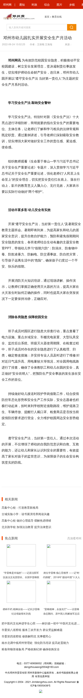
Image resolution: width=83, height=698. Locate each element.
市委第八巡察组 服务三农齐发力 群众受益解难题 (32, 630)
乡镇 (72, 4)
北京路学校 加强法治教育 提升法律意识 (26, 527)
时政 (34, 4)
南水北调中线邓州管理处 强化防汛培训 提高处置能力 (35, 643)
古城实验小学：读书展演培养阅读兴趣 (26, 514)
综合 (47, 4)
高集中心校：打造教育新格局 (20, 507)
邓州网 (7, 4)
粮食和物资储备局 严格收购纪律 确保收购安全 (31, 649)
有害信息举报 (42, 676)
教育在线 (57, 16)
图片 (59, 4)
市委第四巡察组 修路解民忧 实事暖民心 (26, 636)
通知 (22, 4)
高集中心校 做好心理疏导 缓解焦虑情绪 (26, 520)
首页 (47, 16)
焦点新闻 (11, 538)
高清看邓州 (74, 538)
